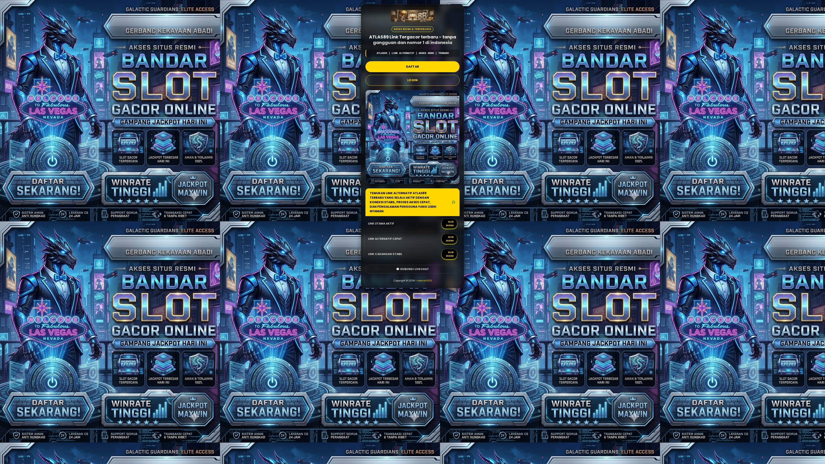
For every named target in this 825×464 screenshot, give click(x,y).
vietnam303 (424, 280)
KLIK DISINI (450, 223)
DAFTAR (412, 66)
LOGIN (412, 80)
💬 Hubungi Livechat (412, 269)
